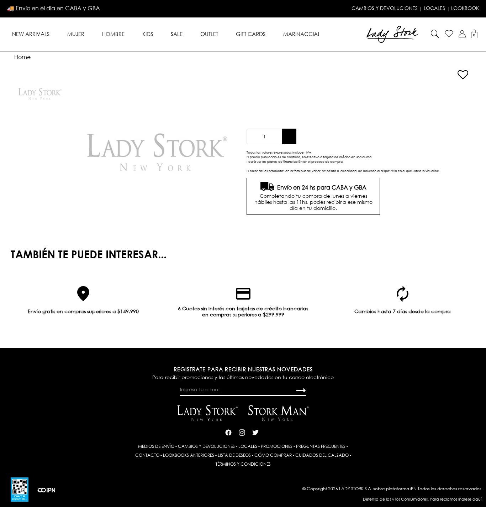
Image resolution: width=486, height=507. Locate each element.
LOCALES (434, 8)
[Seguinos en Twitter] (255, 431)
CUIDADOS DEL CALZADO (322, 455)
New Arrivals (30, 34)
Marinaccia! (301, 34)
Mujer (75, 34)
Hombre (113, 34)
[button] (462, 34)
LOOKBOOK (465, 8)
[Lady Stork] (392, 34)
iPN (413, 488)
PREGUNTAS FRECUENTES (320, 446)
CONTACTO (147, 455)
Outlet (209, 34)
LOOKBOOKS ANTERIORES (188, 455)
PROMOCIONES (276, 446)
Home (22, 57)
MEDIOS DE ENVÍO (156, 446)
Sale (177, 34)
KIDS (147, 34)
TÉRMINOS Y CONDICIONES (243, 464)
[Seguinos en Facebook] (228, 431)
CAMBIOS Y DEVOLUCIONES (385, 8)
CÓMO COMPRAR (273, 455)
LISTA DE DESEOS (234, 455)
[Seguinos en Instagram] (242, 431)
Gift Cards (250, 34)
